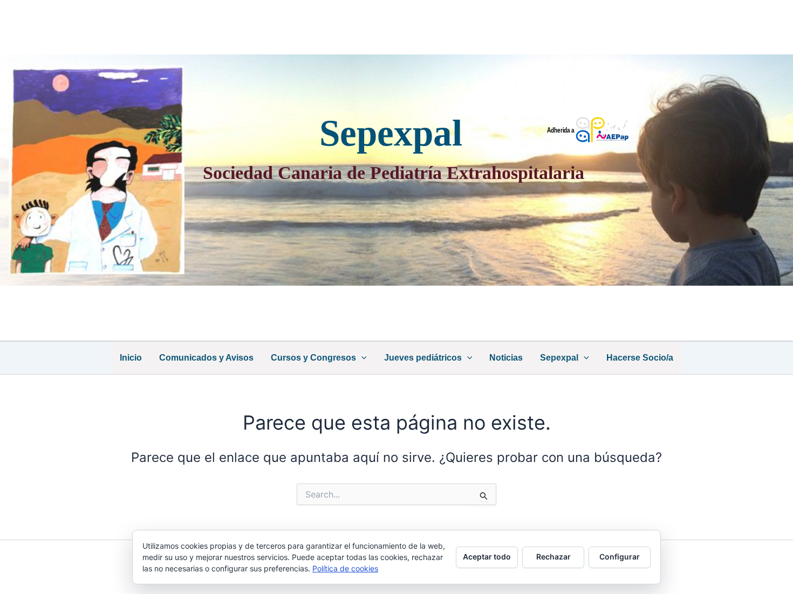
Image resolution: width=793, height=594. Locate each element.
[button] (361, 358)
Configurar (619, 556)
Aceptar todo (487, 556)
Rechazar (553, 556)
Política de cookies (345, 568)
